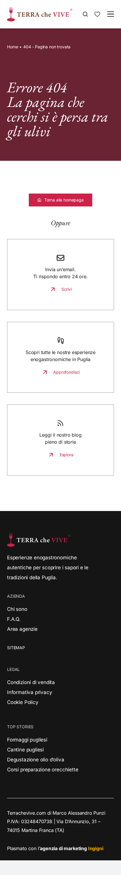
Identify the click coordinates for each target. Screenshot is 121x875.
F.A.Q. (14, 619)
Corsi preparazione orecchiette (42, 770)
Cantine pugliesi (25, 750)
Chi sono (17, 609)
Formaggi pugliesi (27, 740)
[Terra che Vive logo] (39, 9)
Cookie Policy (22, 702)
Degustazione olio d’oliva (35, 760)
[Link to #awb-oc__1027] (110, 14)
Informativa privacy (29, 692)
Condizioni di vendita (31, 682)
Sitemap (16, 647)
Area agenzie (22, 629)
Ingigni (95, 848)
